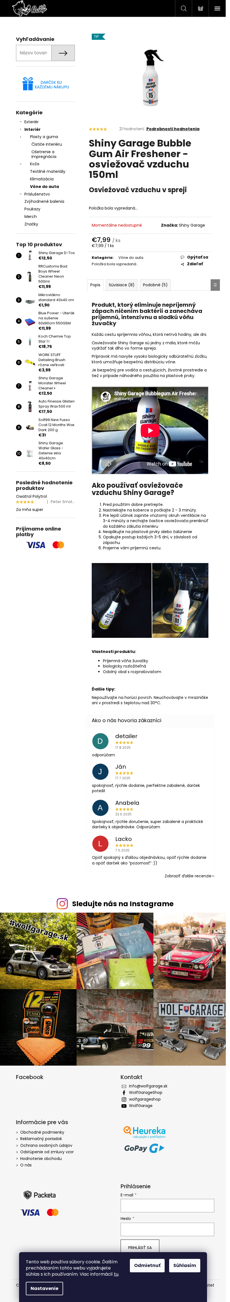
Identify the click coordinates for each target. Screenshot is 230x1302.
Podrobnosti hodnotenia (172, 129)
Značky (31, 224)
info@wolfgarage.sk (148, 1086)
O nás (26, 1165)
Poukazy (32, 209)
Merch (30, 216)
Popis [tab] (95, 285)
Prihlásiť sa (140, 1247)
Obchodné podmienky (42, 1132)
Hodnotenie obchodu (41, 1158)
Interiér (32, 129)
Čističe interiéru (46, 144)
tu (116, 1274)
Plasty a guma (44, 137)
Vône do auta (44, 186)
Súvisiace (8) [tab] (122, 285)
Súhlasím (184, 1265)
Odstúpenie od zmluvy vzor (47, 1152)
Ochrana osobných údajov (46, 1145)
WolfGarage (141, 1105)
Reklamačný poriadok (41, 1138)
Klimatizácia (42, 179)
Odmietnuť (147, 1265)
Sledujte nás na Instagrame (123, 904)
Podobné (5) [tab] (155, 285)
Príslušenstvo (37, 194)
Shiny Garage (192, 225)
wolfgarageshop (145, 1099)
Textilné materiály (47, 171)
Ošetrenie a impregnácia (43, 154)
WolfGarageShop (145, 1092)
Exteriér (31, 122)
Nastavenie (44, 1288)
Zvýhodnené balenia (44, 201)
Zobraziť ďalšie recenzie (188, 876)
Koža (34, 164)
